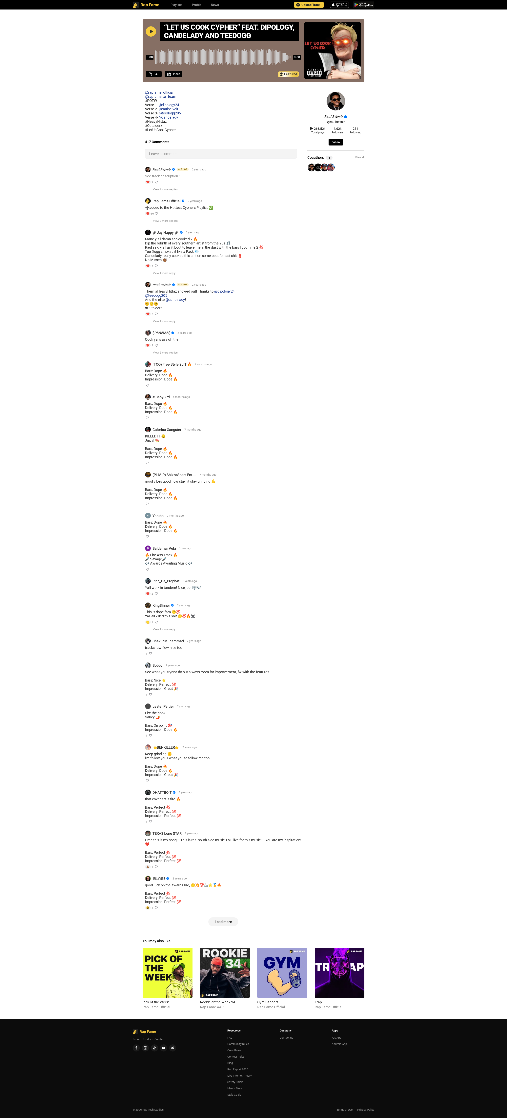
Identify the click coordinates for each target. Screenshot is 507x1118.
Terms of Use (345, 1109)
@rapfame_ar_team (160, 96)
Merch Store (234, 1088)
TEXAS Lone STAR (167, 833)
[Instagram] (145, 1047)
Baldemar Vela (164, 548)
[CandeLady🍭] (330, 168)
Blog (230, 1063)
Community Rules (238, 1044)
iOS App (336, 1037)
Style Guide (234, 1094)
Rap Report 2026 (237, 1069)
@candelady (168, 117)
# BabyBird (161, 397)
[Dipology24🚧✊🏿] (318, 168)
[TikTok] (154, 1047)
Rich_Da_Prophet (165, 581)
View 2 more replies (165, 189)
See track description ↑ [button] (163, 176)
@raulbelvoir (168, 109)
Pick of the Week (156, 1002)
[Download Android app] (363, 5)
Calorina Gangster (166, 430)
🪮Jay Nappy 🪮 (165, 232)
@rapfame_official (159, 92)
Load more (223, 922)
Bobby (157, 665)
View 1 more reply (164, 273)
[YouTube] (163, 1047)
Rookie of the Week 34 (217, 1002)
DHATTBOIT (162, 792)
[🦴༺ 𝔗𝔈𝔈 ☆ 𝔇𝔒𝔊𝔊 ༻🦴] (324, 168)
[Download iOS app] (340, 5)
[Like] (156, 182)
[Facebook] (136, 1047)
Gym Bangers (267, 1002)
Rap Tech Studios (153, 1109)
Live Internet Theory (239, 1075)
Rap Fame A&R (212, 1007)
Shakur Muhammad (168, 641)
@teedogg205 (170, 113)
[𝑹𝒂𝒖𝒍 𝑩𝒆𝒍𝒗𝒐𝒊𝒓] (311, 168)
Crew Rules (234, 1050)
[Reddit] (172, 1047)
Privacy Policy (365, 1109)
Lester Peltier (163, 706)
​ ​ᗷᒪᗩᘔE (158, 879)
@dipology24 (169, 105)
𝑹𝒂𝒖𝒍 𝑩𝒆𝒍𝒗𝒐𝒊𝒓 (161, 169)
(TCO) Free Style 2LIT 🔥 (172, 364)
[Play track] (151, 31)
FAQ (230, 1037)
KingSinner (161, 605)
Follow (336, 142)
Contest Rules (235, 1056)
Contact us (286, 1037)
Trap (318, 1002)
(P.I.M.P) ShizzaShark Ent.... (174, 475)
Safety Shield (235, 1082)
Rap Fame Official (166, 201)
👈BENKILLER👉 (165, 747)
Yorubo (158, 516)
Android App (339, 1044)
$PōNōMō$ (161, 333)
